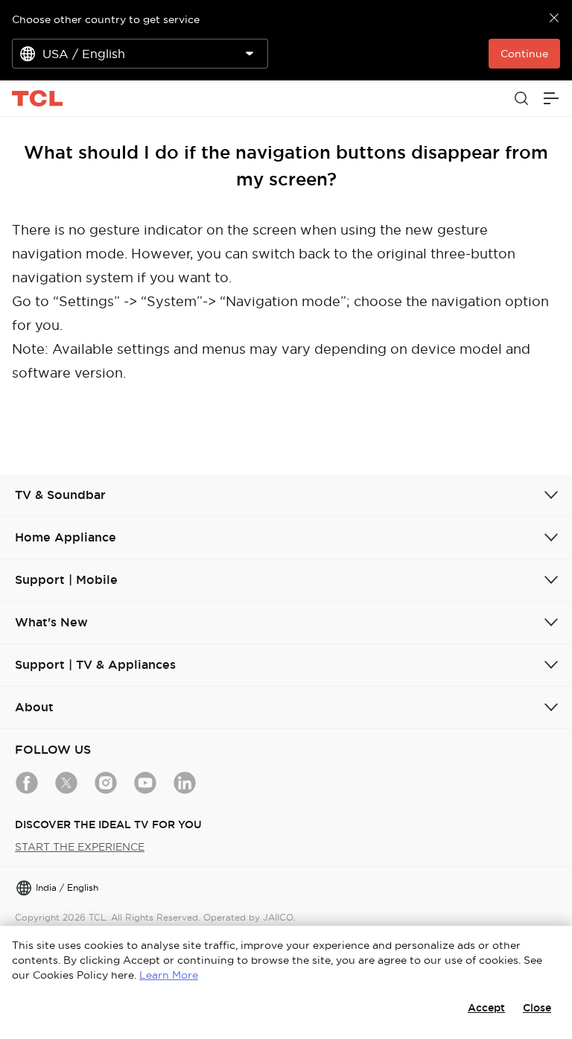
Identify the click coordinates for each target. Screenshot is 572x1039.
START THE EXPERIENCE (79, 847)
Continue (524, 53)
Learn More (168, 975)
